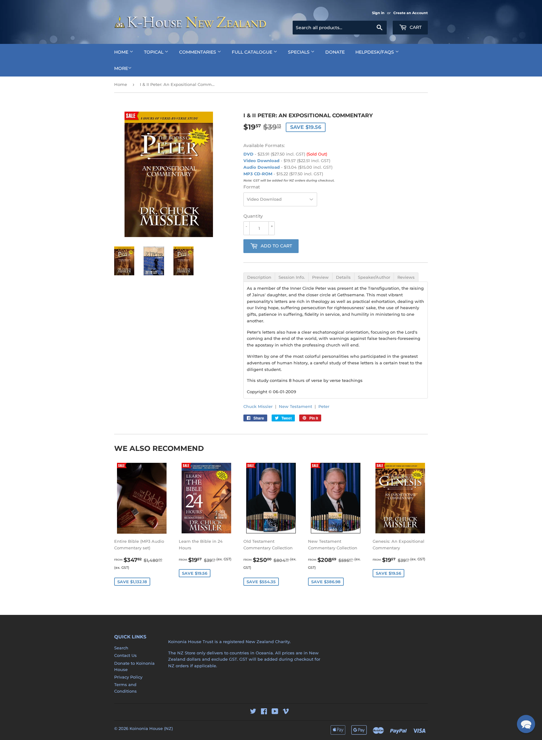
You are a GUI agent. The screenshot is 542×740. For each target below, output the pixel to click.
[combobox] (340, 27)
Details (343, 277)
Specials (299, 52)
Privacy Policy (128, 676)
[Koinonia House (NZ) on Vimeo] (286, 712)
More (121, 68)
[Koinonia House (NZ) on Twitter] (253, 712)
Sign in (378, 13)
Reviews (406, 277)
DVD (248, 153)
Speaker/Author (374, 277)
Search (121, 647)
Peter (323, 406)
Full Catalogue (253, 52)
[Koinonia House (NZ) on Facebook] (264, 712)
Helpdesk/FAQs (375, 52)
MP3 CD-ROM (257, 173)
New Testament (295, 406)
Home (122, 52)
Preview (320, 277)
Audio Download (261, 167)
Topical (154, 52)
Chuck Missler (258, 406)
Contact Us (125, 655)
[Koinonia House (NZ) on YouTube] (275, 712)
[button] (526, 724)
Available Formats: (264, 145)
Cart (415, 27)
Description (259, 277)
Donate (335, 52)
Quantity (253, 216)
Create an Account (410, 13)
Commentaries (198, 52)
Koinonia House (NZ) (151, 728)
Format (251, 187)
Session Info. (292, 277)
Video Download (261, 160)
